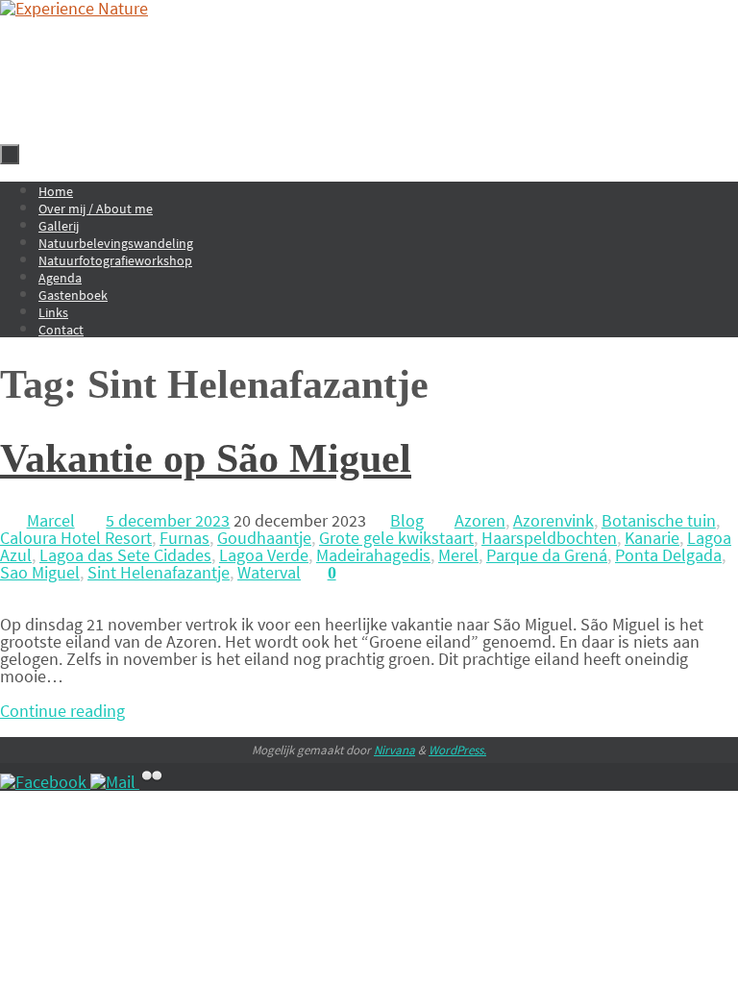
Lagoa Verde (263, 555)
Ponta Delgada (668, 555)
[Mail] (114, 782)
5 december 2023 (168, 520)
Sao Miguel (40, 572)
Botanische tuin (659, 520)
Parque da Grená (546, 555)
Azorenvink (553, 520)
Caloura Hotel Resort (76, 538)
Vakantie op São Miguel (205, 458)
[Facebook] (45, 782)
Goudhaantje (264, 538)
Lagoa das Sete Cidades (125, 555)
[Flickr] (151, 782)
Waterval (269, 572)
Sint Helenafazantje (158, 572)
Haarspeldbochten (549, 538)
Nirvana (394, 750)
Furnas (184, 538)
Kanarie (652, 538)
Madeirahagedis (373, 555)
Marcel (51, 520)
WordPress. (457, 750)
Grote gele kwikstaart (396, 538)
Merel (458, 555)
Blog (407, 520)
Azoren (480, 520)
